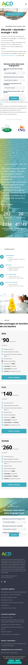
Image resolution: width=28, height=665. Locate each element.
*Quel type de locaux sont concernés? (13, 77)
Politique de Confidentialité (14, 662)
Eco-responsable (11, 274)
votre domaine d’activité (7, 55)
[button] (11, 17)
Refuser (18, 660)
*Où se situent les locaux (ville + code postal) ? (13, 92)
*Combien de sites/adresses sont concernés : (12, 84)
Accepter (11, 660)
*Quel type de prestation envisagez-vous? (13, 69)
